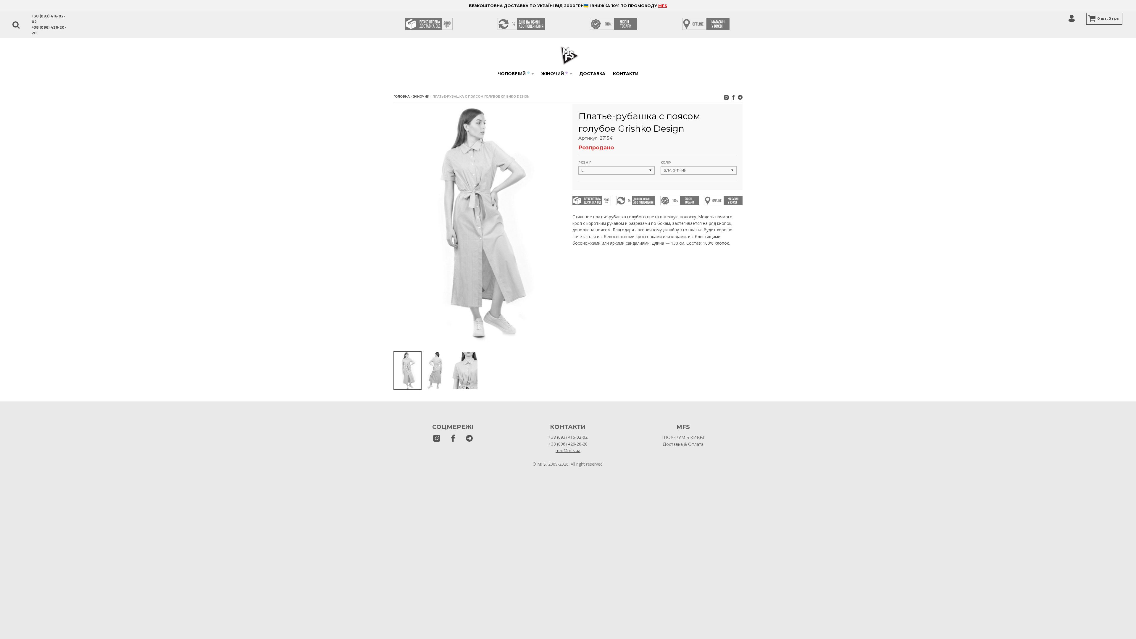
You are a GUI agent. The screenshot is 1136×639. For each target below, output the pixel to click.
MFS (662, 5)
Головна (401, 97)
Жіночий (554, 73)
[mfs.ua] (726, 97)
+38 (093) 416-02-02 (568, 437)
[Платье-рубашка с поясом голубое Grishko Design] (407, 370)
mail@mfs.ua (568, 450)
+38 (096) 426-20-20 (568, 444)
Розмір (585, 162)
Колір (666, 162)
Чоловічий (514, 73)
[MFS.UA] (740, 97)
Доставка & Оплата (683, 444)
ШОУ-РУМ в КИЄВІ (683, 437)
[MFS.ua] (733, 97)
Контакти (625, 73)
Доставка (592, 73)
